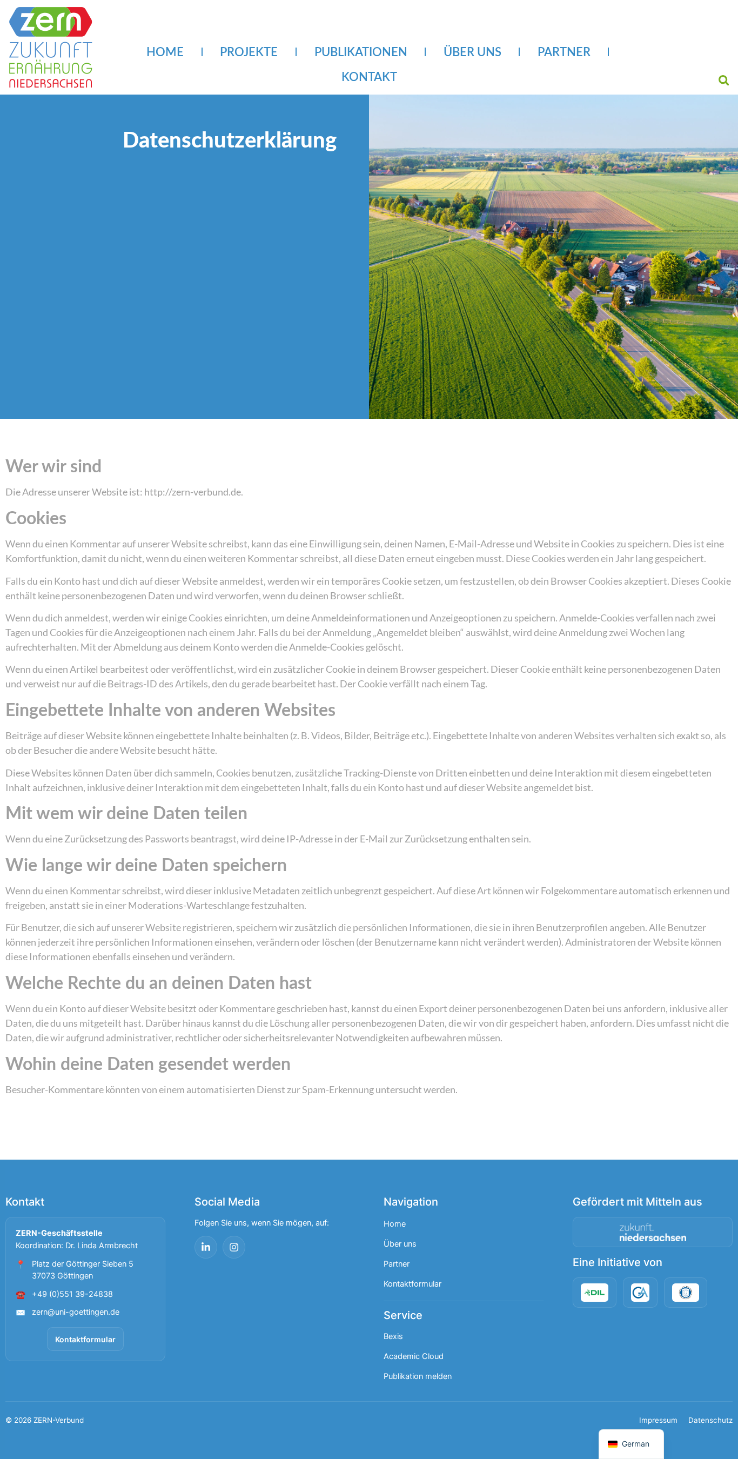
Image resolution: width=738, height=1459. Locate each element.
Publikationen (360, 51)
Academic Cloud (414, 1356)
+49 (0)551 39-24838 (72, 1294)
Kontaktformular (85, 1339)
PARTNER (564, 51)
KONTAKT (369, 76)
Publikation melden (418, 1376)
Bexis (393, 1336)
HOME (165, 51)
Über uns (400, 1244)
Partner (397, 1264)
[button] (724, 80)
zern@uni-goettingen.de (75, 1312)
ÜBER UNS (472, 51)
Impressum (658, 1420)
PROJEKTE (249, 51)
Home (395, 1224)
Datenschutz (710, 1420)
